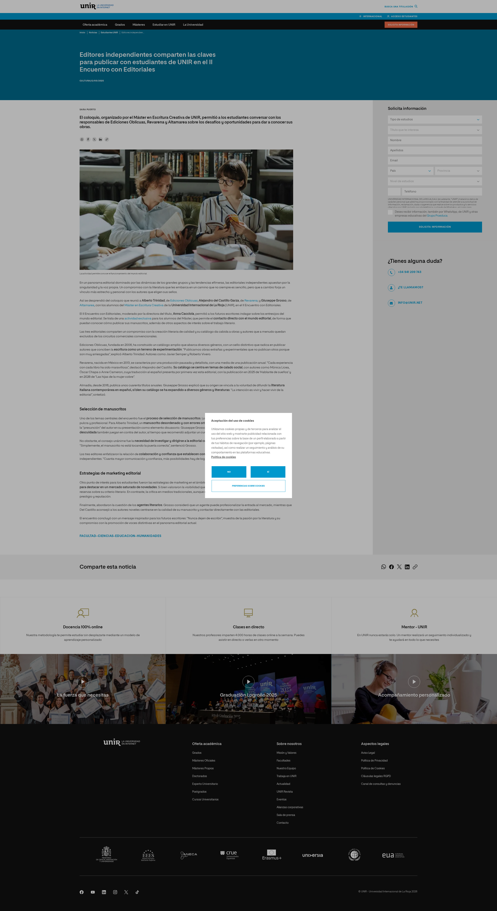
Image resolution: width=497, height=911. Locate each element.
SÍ (268, 472)
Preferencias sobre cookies (248, 486)
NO (229, 472)
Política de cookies (223, 457)
